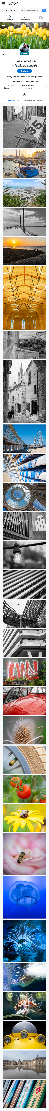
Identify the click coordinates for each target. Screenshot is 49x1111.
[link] (24, 127)
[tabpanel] (24, 607)
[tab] (14, 100)
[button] (44, 10)
